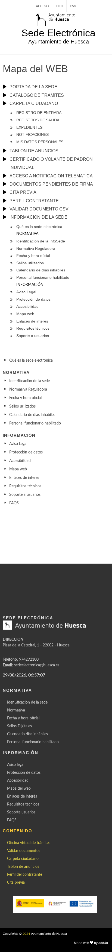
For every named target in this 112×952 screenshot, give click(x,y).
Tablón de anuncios (23, 867)
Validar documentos (23, 851)
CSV (73, 6)
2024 (26, 933)
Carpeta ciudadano (23, 859)
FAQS (14, 503)
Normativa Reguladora (28, 389)
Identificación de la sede (29, 381)
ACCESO (42, 6)
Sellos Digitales (19, 726)
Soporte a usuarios (25, 495)
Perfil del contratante (24, 875)
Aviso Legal (18, 444)
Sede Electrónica (58, 33)
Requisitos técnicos (25, 486)
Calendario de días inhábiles (32, 415)
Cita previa (16, 882)
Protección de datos (26, 452)
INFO (59, 6)
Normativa (16, 710)
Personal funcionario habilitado (35, 423)
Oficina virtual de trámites (28, 843)
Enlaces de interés (22, 796)
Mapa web (18, 469)
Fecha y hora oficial (25, 398)
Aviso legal (15, 765)
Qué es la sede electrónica (31, 360)
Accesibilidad (20, 461)
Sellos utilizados (22, 406)
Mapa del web (19, 788)
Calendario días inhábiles (27, 734)
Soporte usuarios (21, 812)
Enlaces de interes (24, 478)
